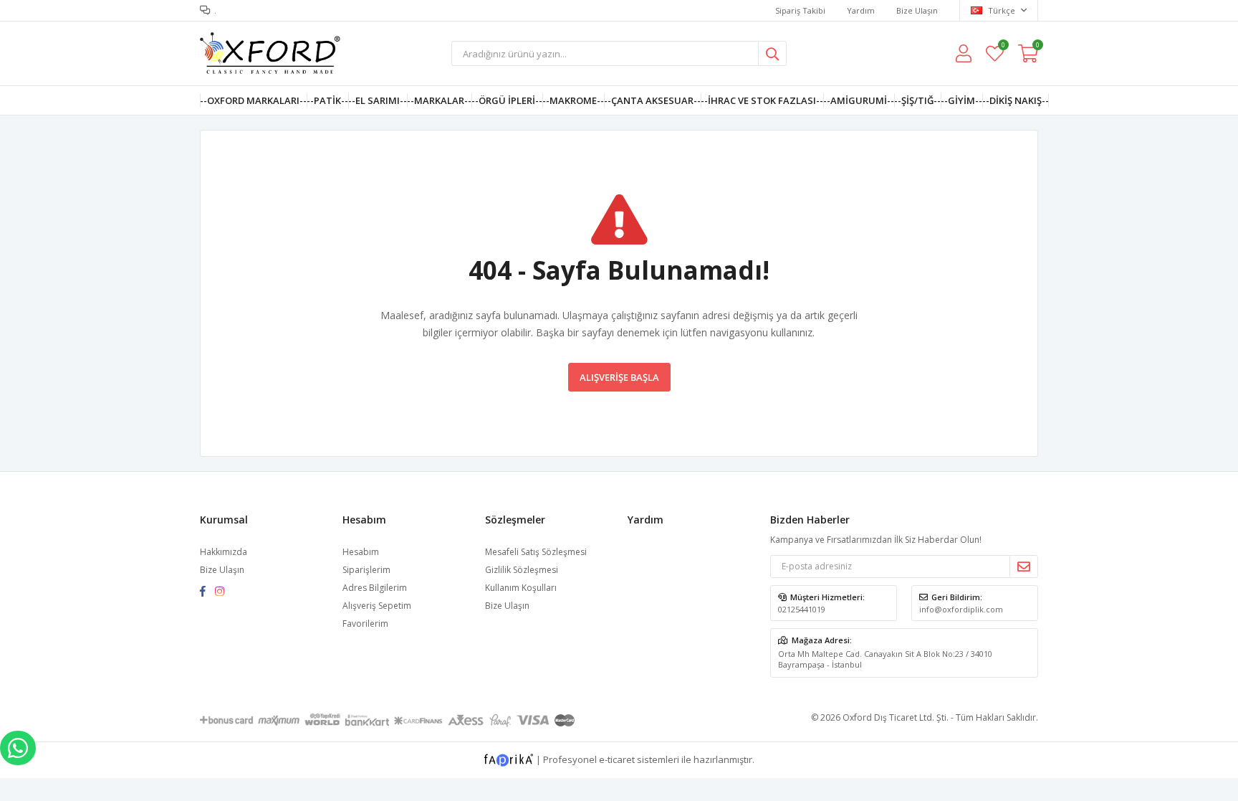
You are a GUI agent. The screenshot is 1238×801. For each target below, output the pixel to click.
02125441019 (801, 609)
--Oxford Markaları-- (253, 100)
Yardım (861, 10)
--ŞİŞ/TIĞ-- (917, 100)
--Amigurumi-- (858, 100)
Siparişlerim (366, 570)
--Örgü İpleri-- (506, 100)
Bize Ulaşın (917, 10)
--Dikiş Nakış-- (1015, 100)
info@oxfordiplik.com (961, 609)
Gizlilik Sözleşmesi (521, 570)
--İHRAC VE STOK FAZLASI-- (762, 100)
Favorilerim (1003, 46)
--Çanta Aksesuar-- (652, 100)
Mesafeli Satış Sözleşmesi (536, 552)
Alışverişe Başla (619, 377)
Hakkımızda (223, 552)
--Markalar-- (439, 100)
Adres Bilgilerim (374, 588)
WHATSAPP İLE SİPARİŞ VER (18, 748)
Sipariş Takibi (800, 10)
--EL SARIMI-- (377, 100)
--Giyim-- (961, 100)
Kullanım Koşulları (521, 588)
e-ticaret (617, 758)
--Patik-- (327, 100)
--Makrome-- (573, 100)
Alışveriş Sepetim (376, 605)
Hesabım (360, 552)
